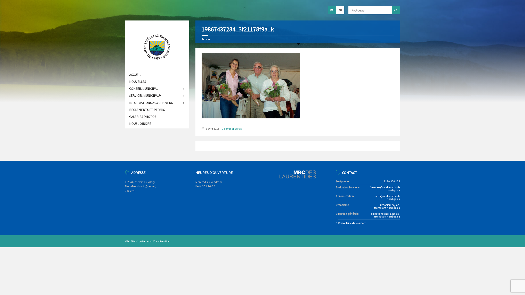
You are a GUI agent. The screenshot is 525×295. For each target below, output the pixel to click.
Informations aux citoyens (151, 103)
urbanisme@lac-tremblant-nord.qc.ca (387, 206)
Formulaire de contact (351, 223)
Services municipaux (145, 95)
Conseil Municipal (143, 88)
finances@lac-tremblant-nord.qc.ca (385, 188)
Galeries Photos (142, 117)
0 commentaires (232, 128)
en (340, 10)
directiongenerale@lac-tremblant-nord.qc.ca (385, 215)
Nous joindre (140, 123)
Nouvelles (137, 81)
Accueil (206, 39)
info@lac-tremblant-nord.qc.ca (387, 197)
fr (331, 10)
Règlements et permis (147, 110)
